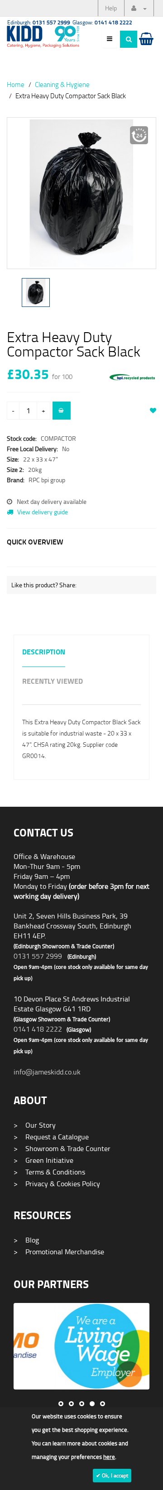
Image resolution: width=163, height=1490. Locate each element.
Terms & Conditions (49, 1172)
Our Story (35, 1125)
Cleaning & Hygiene (62, 84)
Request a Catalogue (51, 1137)
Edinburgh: (38, 22)
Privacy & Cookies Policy (57, 1183)
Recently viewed (52, 681)
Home (15, 84)
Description (43, 652)
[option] (81, 197)
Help (111, 8)
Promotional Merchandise (59, 1252)
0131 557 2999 (38, 956)
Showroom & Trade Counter (62, 1148)
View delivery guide (42, 511)
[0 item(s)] (145, 47)
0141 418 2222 (38, 1029)
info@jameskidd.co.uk (47, 1072)
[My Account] (139, 8)
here (109, 1457)
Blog (26, 1240)
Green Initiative (43, 1160)
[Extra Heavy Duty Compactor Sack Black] (81, 193)
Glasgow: (102, 22)
